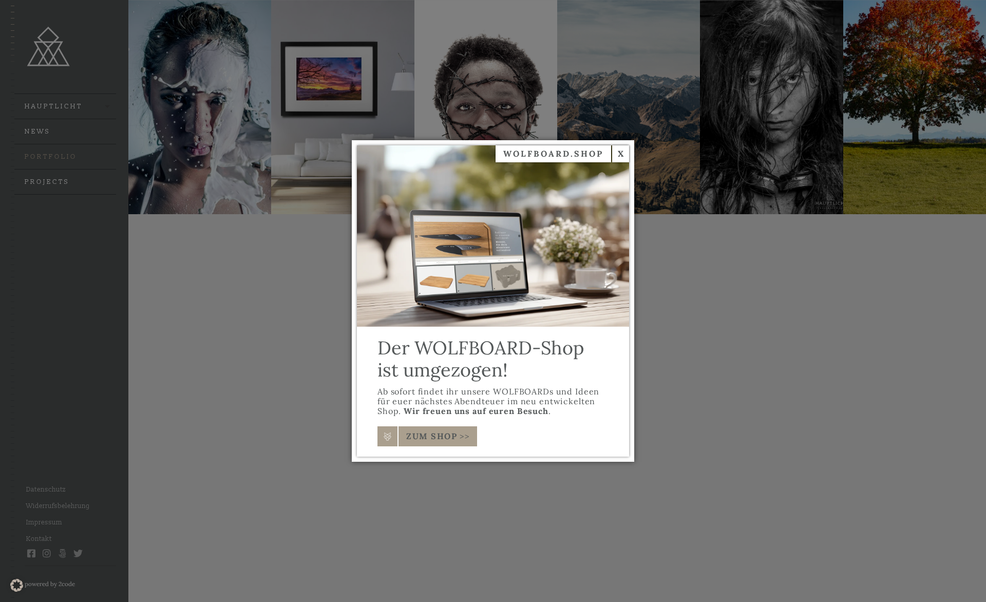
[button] (16, 585)
